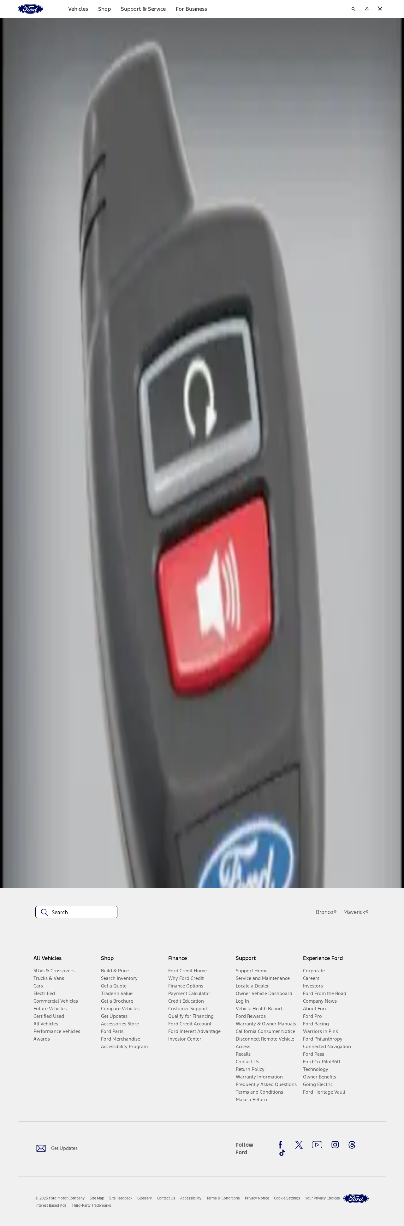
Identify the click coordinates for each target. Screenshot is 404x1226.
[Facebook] (282, 1145)
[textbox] (76, 912)
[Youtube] (317, 1145)
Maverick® (356, 912)
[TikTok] (282, 1153)
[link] (97, 1198)
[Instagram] (335, 1145)
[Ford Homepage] (356, 1198)
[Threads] (352, 1145)
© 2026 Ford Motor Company (60, 1198)
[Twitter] (299, 1145)
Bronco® (326, 912)
